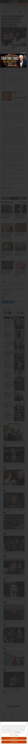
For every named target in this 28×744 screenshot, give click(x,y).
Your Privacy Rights (14, 734)
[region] (14, 733)
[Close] (26, 723)
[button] (14, 372)
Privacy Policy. (17, 732)
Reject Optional (14, 738)
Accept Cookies (14, 741)
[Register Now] (13, 60)
